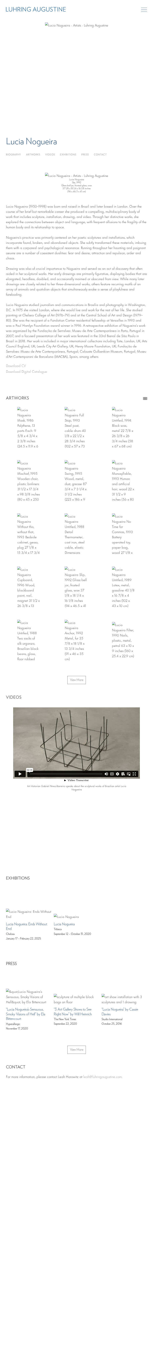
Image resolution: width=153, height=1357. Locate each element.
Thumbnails (145, 398)
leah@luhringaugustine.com (102, 1076)
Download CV (16, 365)
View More (76, 680)
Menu (144, 10)
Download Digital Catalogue (26, 371)
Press (85, 154)
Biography (13, 154)
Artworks (33, 154)
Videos (50, 154)
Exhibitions (68, 154)
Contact (100, 154)
